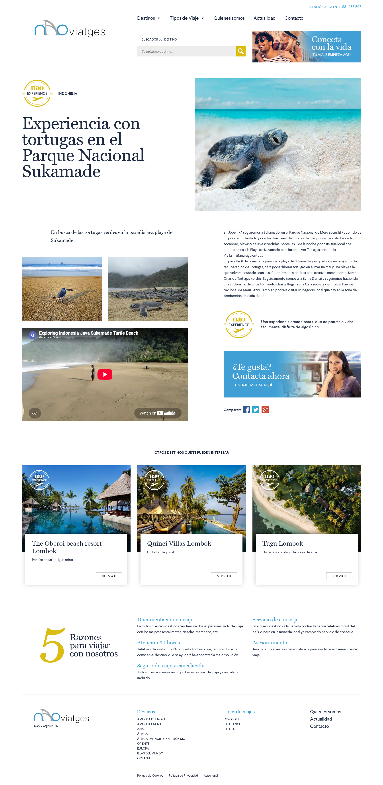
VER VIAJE (109, 576)
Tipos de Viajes (239, 712)
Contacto (294, 18)
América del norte (152, 719)
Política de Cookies (150, 775)
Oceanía (144, 758)
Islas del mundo (150, 753)
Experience (232, 724)
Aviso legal (211, 775)
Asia (140, 729)
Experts (230, 729)
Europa (143, 748)
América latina (149, 724)
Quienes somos (229, 18)
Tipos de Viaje (184, 18)
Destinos (146, 18)
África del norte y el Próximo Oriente (161, 741)
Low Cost (231, 719)
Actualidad (265, 18)
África (142, 734)
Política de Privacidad (183, 775)
